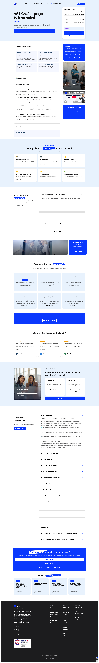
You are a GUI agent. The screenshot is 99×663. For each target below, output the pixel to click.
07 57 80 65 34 (27, 636)
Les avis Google (66, 622)
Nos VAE (26, 3)
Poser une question (19, 205)
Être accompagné (34, 31)
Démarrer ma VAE (74, 32)
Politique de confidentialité (53, 620)
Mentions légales (54, 612)
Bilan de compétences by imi (79, 610)
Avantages (36, 3)
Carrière (64, 625)
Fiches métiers (66, 612)
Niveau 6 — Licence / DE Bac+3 (23, 7)
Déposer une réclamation (77, 616)
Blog (48, 3)
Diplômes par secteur (67, 609)
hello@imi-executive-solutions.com (23, 634)
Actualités (65, 627)
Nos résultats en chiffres (66, 632)
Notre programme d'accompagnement (67, 617)
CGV (51, 607)
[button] (56, 3)
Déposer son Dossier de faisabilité (55, 623)
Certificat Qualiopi (54, 614)
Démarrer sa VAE (81, 3)
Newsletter (65, 635)
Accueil (15, 7)
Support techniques (79, 619)
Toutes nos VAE (66, 607)
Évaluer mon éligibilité (34, 34)
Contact (64, 637)
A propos (64, 620)
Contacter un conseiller (20, 428)
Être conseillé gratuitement (49, 320)
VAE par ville (65, 614)
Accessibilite (53, 609)
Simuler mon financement (74, 57)
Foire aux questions (79, 613)
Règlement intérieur (54, 616)
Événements (65, 629)
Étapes (31, 3)
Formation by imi (78, 607)
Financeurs (43, 3)
